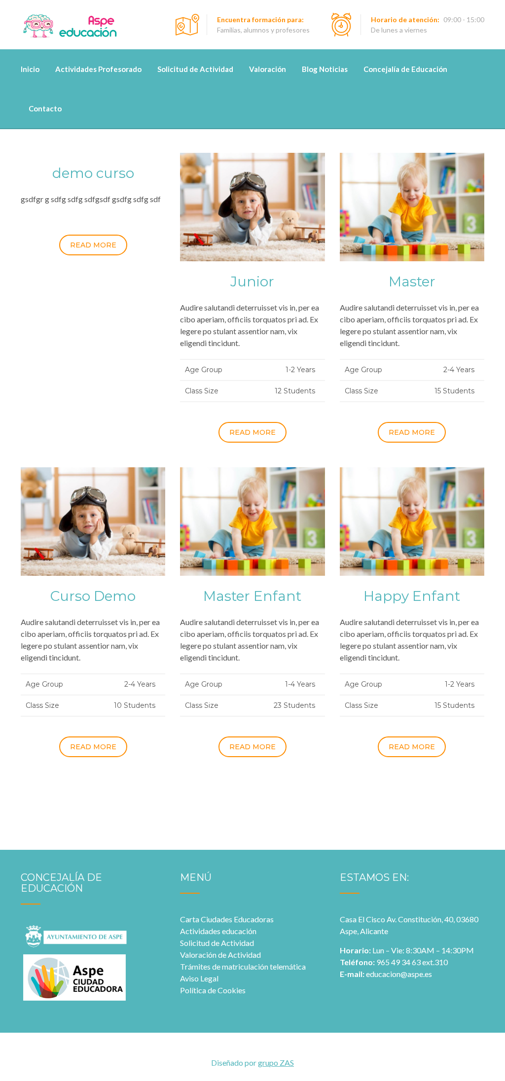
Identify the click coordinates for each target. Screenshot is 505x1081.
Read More (93, 245)
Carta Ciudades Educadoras (227, 919)
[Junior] (252, 205)
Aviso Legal (199, 978)
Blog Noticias (325, 69)
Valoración (267, 69)
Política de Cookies (213, 990)
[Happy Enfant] (412, 520)
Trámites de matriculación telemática (243, 966)
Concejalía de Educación (405, 69)
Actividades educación (218, 931)
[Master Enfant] (252, 520)
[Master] (412, 205)
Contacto (45, 108)
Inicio (30, 69)
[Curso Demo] (93, 520)
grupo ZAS (276, 1062)
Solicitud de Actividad (195, 69)
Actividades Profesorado (98, 69)
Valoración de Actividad (220, 954)
